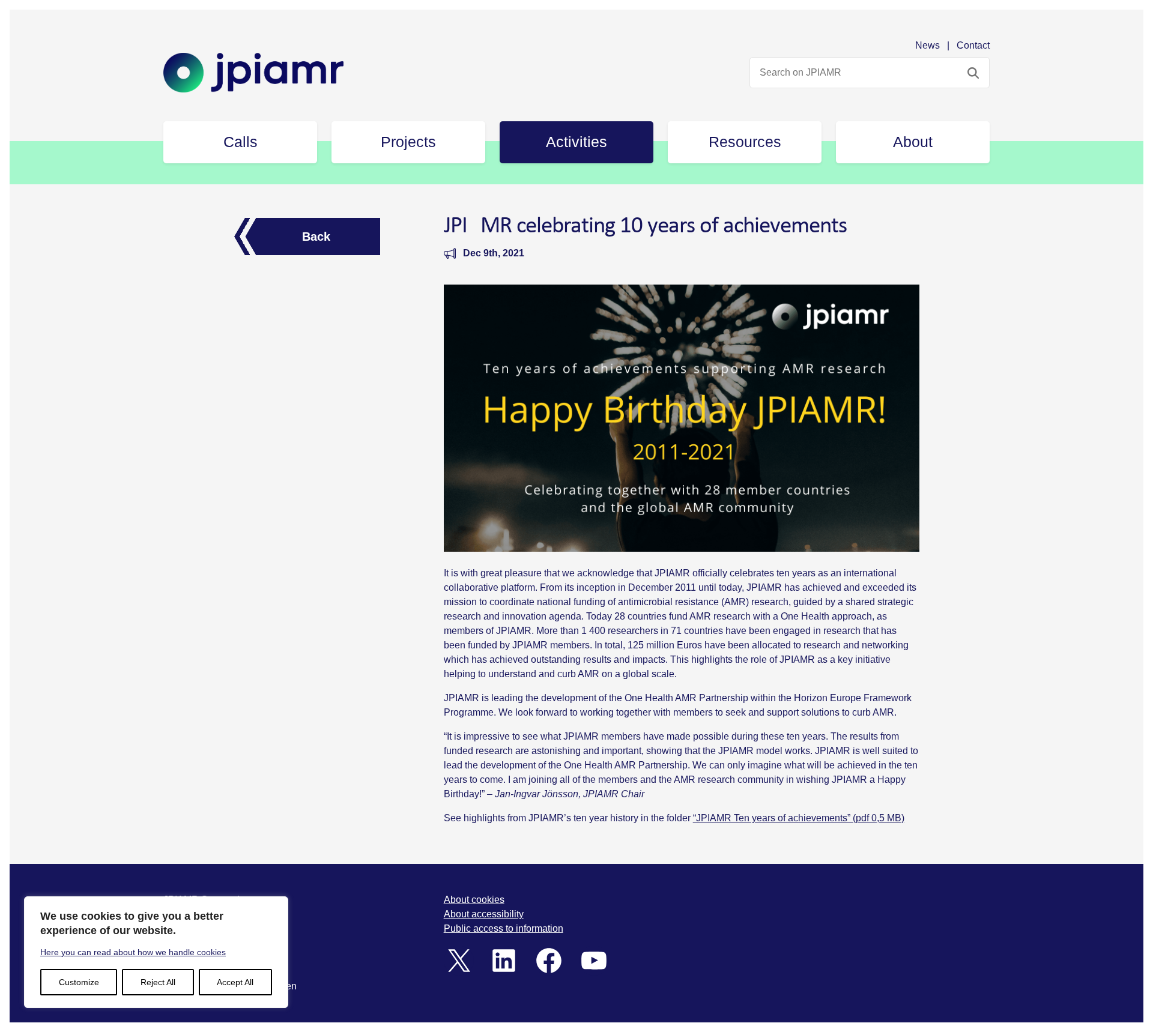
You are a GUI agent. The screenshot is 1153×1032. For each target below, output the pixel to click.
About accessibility (484, 914)
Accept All (235, 982)
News (927, 45)
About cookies (474, 900)
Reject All (158, 982)
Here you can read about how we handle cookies (133, 952)
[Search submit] (973, 72)
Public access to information (503, 928)
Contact (973, 45)
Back (316, 236)
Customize (79, 982)
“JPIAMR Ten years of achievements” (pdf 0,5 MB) (798, 818)
